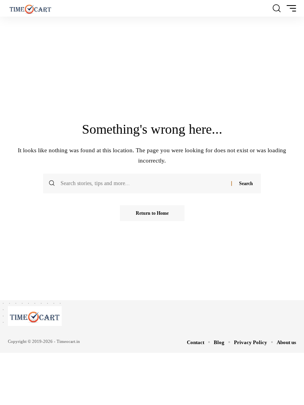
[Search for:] (143, 183)
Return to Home (152, 213)
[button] (277, 8)
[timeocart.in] (30, 8)
